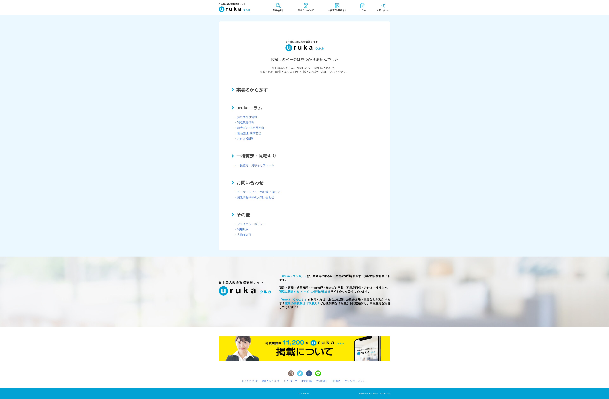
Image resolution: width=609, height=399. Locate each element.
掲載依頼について (271, 381)
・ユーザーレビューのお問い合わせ (257, 192)
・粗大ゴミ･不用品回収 (249, 127)
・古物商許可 (242, 234)
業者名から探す (252, 89)
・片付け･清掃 (243, 138)
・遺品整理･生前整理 (247, 133)
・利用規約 (241, 229)
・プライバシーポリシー (250, 224)
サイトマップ (290, 381)
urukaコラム (249, 107)
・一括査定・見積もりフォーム (254, 165)
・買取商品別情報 (245, 117)
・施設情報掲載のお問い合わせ (254, 197)
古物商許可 (321, 381)
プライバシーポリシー (356, 381)
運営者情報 (306, 381)
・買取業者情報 (244, 122)
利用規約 (336, 381)
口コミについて (250, 381)
